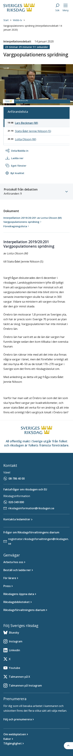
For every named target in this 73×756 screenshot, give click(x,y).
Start (6, 20)
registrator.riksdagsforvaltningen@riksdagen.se (38, 541)
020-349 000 (16, 502)
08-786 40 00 (16, 478)
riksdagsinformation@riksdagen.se (31, 508)
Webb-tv (17, 20)
